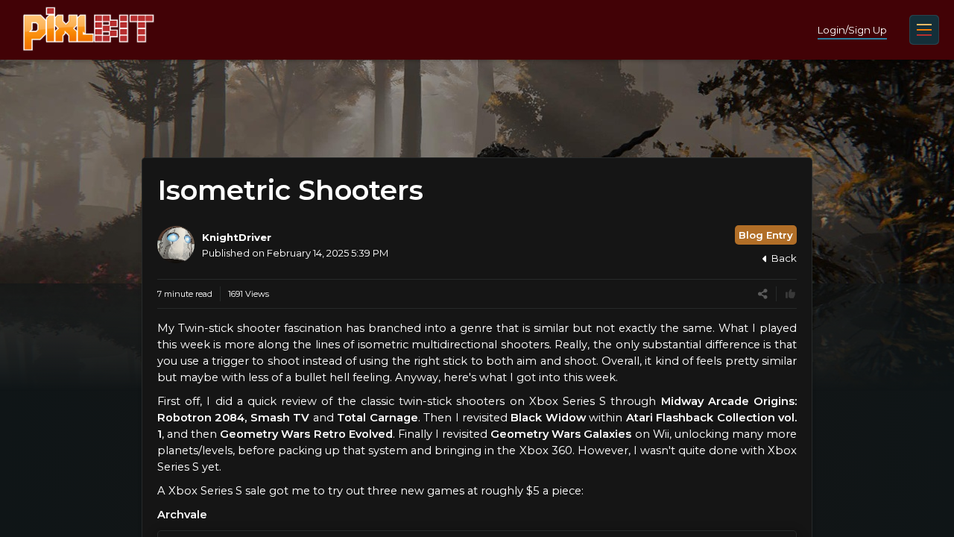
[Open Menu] (924, 30)
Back (784, 258)
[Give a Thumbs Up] (790, 294)
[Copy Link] (762, 294)
